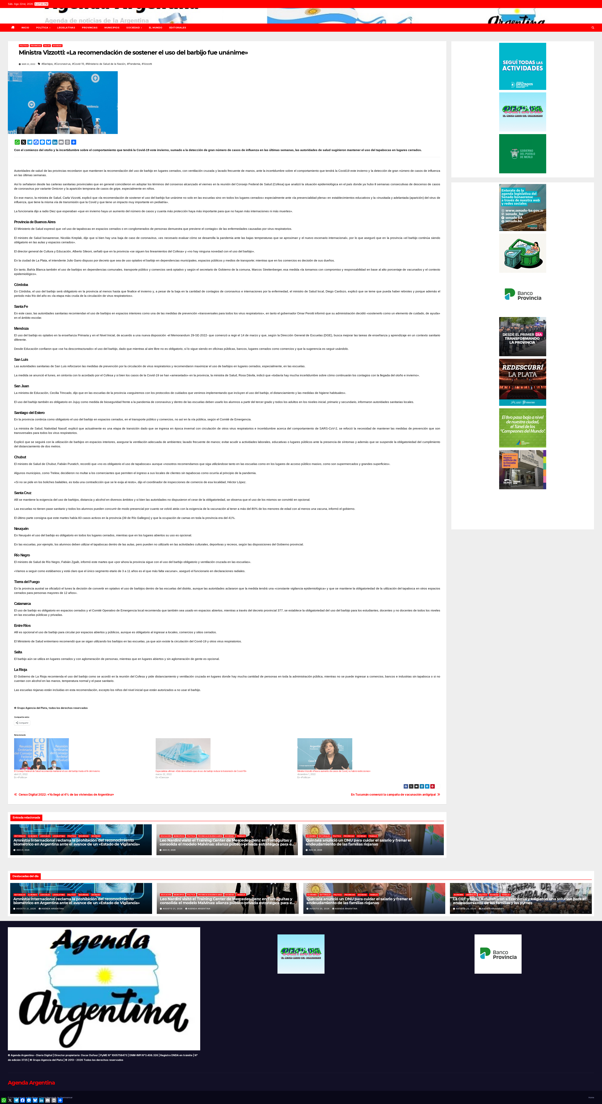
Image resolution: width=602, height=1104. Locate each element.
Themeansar (66, 1097)
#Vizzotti (147, 63)
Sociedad (133, 27)
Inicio (25, 27)
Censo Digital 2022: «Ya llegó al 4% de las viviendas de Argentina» (66, 794)
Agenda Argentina (52, 908)
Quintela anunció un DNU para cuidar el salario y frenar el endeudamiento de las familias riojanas (358, 842)
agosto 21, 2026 (26, 908)
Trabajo (241, 836)
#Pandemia (133, 63)
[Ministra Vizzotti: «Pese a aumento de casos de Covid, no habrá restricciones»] (366, 754)
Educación (166, 836)
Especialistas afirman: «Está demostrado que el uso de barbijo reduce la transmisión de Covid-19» (201, 771)
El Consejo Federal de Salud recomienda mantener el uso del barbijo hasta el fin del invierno (57, 771)
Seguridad (84, 836)
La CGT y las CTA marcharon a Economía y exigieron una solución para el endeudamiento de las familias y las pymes (519, 901)
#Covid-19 (78, 63)
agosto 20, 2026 (319, 908)
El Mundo (155, 27)
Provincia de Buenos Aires (210, 836)
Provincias (90, 27)
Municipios (111, 27)
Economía (311, 836)
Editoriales (177, 27)
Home (591, 1097)
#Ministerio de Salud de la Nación (105, 63)
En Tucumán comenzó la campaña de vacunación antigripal (393, 794)
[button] (593, 27)
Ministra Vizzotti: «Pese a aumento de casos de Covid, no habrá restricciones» (333, 771)
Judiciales (45, 836)
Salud (47, 46)
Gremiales (471, 895)
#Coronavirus (62, 63)
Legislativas (66, 27)
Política (42, 27)
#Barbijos (47, 63)
